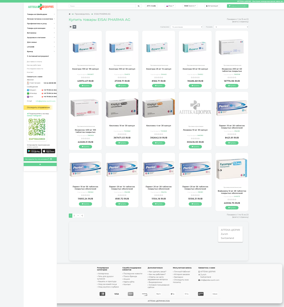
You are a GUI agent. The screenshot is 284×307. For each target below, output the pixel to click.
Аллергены (103, 274)
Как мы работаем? (157, 274)
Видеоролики (155, 282)
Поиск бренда (130, 276)
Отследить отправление (38, 107)
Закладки (178, 277)
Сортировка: (164, 27)
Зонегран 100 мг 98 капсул (85, 69)
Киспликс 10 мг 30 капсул (122, 126)
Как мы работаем (34, 65)
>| (82, 216)
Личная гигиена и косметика (40, 19)
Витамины (31, 33)
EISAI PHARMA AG (102, 14)
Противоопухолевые (195, 126)
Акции (126, 279)
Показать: (209, 27)
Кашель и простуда (107, 281)
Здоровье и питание (36, 38)
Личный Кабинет (182, 272)
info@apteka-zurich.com (45, 101)
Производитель (82, 14)
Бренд (30, 51)
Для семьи (32, 42)
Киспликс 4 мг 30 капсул (158, 126)
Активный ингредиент (38, 56)
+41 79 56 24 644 (50, 90)
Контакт (30, 72)
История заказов (182, 274)
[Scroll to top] (40, 164)
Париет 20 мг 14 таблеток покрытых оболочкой (122, 188)
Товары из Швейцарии (37, 14)
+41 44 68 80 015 (50, 83)
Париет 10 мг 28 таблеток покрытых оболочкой (232, 127)
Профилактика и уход (37, 24)
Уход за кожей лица (107, 284)
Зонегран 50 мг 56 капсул (195, 69)
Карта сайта (128, 282)
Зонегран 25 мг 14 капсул (158, 69)
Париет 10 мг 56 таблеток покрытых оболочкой (85, 188)
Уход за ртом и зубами (108, 287)
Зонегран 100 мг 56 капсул (122, 69)
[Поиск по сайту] (139, 6)
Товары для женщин (36, 28)
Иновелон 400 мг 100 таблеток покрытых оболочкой (85, 132)
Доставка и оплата (34, 61)
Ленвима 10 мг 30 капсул (195, 130)
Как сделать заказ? (157, 272)
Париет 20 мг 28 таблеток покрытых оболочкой (159, 188)
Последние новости (35, 69)
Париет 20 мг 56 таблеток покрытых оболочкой (195, 188)
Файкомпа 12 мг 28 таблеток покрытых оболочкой (232, 192)
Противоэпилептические (86, 65)
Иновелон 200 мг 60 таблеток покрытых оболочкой (232, 71)
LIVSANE (30, 47)
